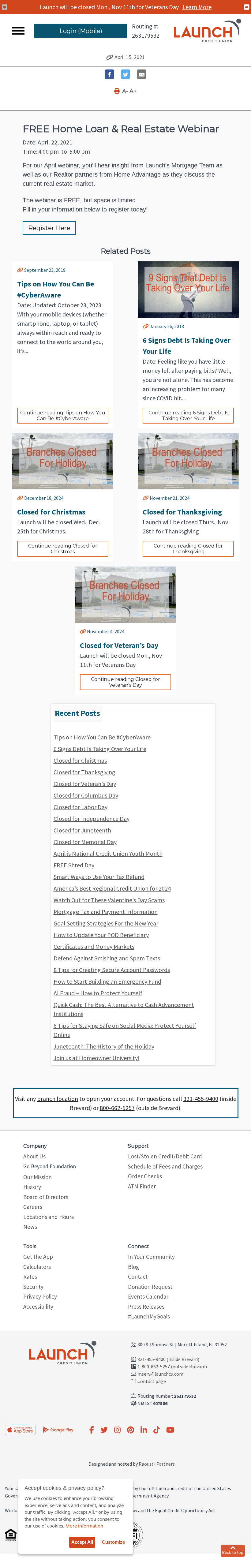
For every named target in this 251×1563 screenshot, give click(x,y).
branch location (57, 1098)
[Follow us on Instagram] (117, 1430)
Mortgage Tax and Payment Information (106, 911)
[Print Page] (117, 91)
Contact (138, 1276)
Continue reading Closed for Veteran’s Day (126, 682)
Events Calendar (148, 1296)
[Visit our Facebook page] (91, 1430)
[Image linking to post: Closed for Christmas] (62, 461)
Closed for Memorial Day (85, 842)
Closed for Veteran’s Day (85, 783)
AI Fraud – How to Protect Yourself (98, 993)
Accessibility (38, 1306)
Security (33, 1286)
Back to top (232, 1552)
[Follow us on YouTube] (170, 1430)
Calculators (37, 1266)
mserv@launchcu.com (160, 1374)
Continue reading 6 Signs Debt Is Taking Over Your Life (189, 415)
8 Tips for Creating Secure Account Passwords (112, 970)
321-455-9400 (200, 1098)
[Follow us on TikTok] (156, 1430)
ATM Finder (142, 1186)
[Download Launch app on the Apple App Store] (20, 1430)
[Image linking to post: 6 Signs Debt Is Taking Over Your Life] (188, 289)
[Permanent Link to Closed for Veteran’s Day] (83, 631)
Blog (133, 1266)
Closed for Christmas (80, 760)
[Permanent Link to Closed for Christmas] (20, 498)
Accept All (82, 1542)
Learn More (197, 7)
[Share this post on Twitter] (125, 74)
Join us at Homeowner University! (97, 1058)
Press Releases (146, 1306)
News (30, 1226)
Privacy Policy (40, 1296)
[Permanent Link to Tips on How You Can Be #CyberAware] (20, 270)
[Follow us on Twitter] (104, 1430)
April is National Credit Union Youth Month (108, 853)
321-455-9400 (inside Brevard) (168, 1359)
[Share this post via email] (141, 74)
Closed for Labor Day (80, 807)
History (32, 1187)
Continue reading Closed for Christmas (63, 549)
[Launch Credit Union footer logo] (62, 1353)
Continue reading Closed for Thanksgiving (189, 549)
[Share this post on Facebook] (109, 74)
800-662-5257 (117, 1108)
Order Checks (145, 1176)
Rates (30, 1276)
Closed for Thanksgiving (84, 772)
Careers (32, 1206)
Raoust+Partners (157, 1464)
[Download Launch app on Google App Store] (58, 1429)
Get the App (38, 1256)
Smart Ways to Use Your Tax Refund (99, 877)
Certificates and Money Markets (94, 946)
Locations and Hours (48, 1217)
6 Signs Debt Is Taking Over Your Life (100, 749)
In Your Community (151, 1256)
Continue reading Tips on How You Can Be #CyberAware (63, 415)
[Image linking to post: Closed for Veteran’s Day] (125, 594)
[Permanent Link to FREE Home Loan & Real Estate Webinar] (109, 57)
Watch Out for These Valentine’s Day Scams (109, 900)
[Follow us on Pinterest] (131, 1430)
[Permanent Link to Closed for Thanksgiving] (146, 498)
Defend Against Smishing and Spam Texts (107, 958)
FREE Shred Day (74, 865)
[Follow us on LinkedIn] (143, 1430)
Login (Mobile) (80, 31)
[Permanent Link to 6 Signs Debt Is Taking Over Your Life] (146, 326)
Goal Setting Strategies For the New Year (106, 923)
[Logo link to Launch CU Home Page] (207, 31)
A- (125, 91)
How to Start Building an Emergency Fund (107, 981)
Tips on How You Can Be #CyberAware (102, 737)
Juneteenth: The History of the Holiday (104, 1046)
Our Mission (37, 1177)
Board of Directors (45, 1197)
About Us (34, 1156)
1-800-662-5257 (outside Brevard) (172, 1366)
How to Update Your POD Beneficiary (101, 935)
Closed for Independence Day (91, 818)
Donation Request (150, 1286)
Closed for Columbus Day (86, 795)
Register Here (49, 228)
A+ (133, 91)
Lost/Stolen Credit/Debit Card (165, 1156)
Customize (113, 1542)
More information (84, 1526)
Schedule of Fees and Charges (165, 1166)
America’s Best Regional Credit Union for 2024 (112, 888)
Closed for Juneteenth (82, 830)
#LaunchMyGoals (149, 1316)
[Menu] (18, 31)
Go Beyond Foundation (49, 1166)
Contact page (151, 1381)
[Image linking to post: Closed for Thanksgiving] (188, 461)
